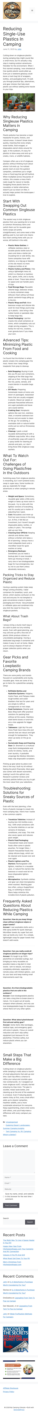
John (5, 1282)
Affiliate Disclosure (10, 1388)
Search (6, 1218)
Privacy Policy (8, 1392)
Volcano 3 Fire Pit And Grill (14, 1255)
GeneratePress (19, 1410)
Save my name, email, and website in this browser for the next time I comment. (19, 1196)
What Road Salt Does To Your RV (16, 1258)
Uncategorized (12, 1122)
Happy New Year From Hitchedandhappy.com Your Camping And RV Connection (18, 1249)
